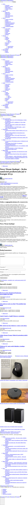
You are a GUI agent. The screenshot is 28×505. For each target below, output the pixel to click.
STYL (4, 4)
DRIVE (4, 11)
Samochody (7, 14)
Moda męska (7, 7)
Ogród (6, 32)
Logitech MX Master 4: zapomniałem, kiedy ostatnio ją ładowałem (13, 380)
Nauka (6, 36)
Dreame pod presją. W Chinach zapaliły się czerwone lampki (12, 403)
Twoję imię (2, 267)
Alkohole (7, 38)
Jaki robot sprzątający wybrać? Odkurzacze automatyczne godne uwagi (14, 149)
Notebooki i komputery (10, 22)
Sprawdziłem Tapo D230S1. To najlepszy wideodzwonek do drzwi (13, 144)
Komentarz (2, 256)
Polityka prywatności (7, 494)
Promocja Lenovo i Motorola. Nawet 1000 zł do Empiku (6, 356)
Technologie (7, 25)
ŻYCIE (4, 35)
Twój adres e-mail (4, 269)
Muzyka (9, 41)
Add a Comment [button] (3, 247)
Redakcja (4, 489)
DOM (4, 27)
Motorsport (7, 17)
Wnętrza (7, 34)
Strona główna (3, 162)
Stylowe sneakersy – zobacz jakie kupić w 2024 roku (16, 156)
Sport (6, 45)
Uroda (6, 10)
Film (9, 40)
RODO (4, 492)
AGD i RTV (7, 28)
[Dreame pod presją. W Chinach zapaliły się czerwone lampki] (14, 392)
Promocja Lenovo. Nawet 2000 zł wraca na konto (10, 431)
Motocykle (7, 12)
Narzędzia (7, 31)
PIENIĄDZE (5, 49)
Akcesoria (7, 5)
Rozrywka (7, 42)
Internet (6, 20)
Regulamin (5, 491)
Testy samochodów (9, 15)
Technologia (5, 445)
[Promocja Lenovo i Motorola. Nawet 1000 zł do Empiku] (21, 356)
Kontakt (4, 490)
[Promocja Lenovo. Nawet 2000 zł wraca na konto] (14, 430)
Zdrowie (7, 48)
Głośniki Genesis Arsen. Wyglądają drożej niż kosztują (11, 426)
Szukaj (14, 1)
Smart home (7, 33)
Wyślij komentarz (4, 277)
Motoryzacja (7, 13)
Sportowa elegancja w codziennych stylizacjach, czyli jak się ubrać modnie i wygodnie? (16, 158)
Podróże (7, 44)
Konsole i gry (8, 21)
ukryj (6, 181)
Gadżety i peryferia (9, 19)
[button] (2, 501)
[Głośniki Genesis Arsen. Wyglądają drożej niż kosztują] (14, 416)
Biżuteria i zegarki (9, 6)
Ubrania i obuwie (8, 8)
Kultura (6, 39)
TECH (4, 18)
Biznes (6, 51)
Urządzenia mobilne (9, 26)
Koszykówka (10, 46)
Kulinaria (7, 29)
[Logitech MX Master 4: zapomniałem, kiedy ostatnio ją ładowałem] (14, 369)
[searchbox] (6, 2)
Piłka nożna (10, 47)
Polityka (7, 52)
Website (1, 271)
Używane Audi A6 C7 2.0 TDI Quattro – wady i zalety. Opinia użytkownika (15, 127)
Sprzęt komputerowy (9, 24)
